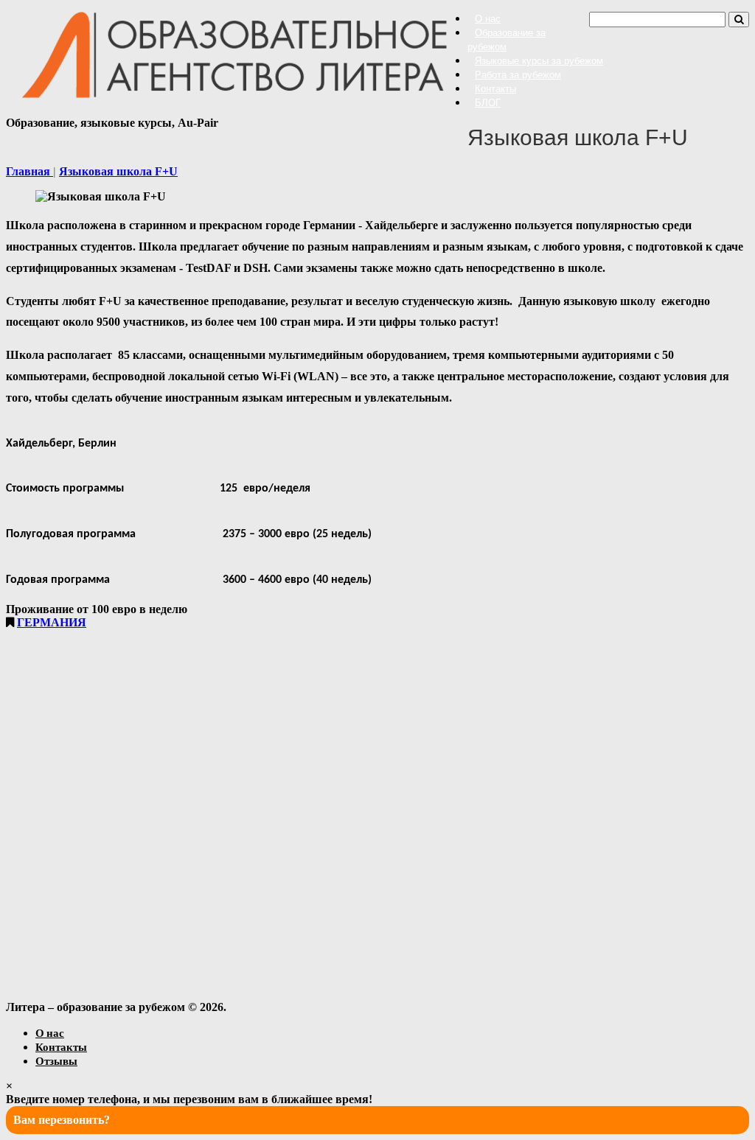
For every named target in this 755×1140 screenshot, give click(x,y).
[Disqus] (377, 813)
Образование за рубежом (506, 39)
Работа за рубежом (518, 74)
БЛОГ (488, 102)
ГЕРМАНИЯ (51, 622)
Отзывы (56, 1060)
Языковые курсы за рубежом (539, 60)
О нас (488, 18)
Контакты (495, 88)
